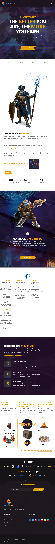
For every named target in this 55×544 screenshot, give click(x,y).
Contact (6, 525)
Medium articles (8, 519)
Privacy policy (7, 522)
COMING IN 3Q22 (27, 48)
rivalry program (27, 257)
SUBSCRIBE (38, 489)
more (8, 172)
